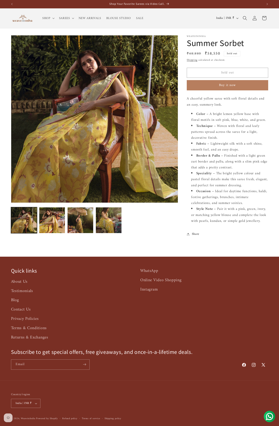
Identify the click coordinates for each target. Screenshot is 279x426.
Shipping (192, 59)
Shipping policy (113, 418)
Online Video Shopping (161, 280)
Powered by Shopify (47, 418)
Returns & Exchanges (29, 337)
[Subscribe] (84, 364)
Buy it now (227, 85)
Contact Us (21, 309)
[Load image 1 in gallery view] (24, 220)
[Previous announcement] (12, 4)
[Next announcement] (267, 4)
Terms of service (91, 418)
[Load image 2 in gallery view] (52, 220)
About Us (19, 281)
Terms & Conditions (29, 328)
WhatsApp (149, 271)
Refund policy (69, 418)
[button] (48, 18)
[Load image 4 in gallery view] (109, 220)
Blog (15, 300)
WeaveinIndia (28, 418)
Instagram (149, 289)
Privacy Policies (25, 318)
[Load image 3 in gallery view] (80, 220)
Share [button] (195, 234)
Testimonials (22, 291)
